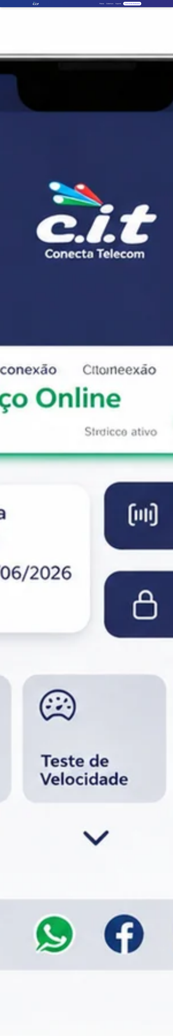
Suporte (118, 4)
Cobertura (109, 4)
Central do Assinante (132, 4)
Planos (101, 4)
